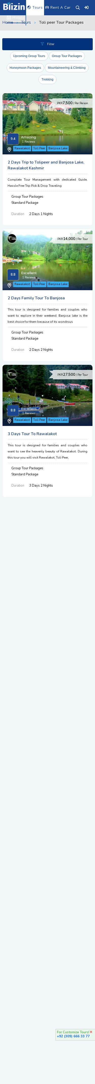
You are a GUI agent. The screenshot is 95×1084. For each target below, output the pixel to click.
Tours (37, 7)
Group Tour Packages (67, 56)
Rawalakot (22, 148)
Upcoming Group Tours (29, 56)
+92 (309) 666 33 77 (73, 1036)
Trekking (47, 79)
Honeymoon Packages (25, 68)
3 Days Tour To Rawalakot (32, 434)
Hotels (18, 17)
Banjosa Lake (57, 148)
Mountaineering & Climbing (67, 68)
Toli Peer (39, 148)
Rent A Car (60, 7)
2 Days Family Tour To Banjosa (36, 298)
